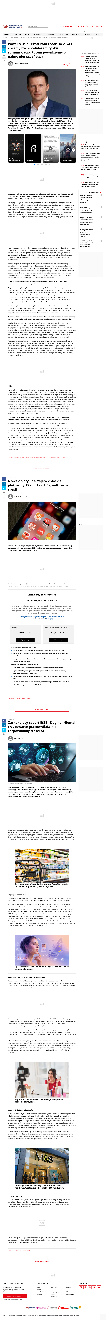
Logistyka (64, 34)
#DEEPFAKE (15, 1250)
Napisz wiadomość (71, 65)
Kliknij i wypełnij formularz (14, 1296)
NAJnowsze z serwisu (89, 54)
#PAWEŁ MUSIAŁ (24, 457)
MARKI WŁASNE (54, 31)
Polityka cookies (70, 1294)
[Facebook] (4, 42)
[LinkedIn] (81, 1287)
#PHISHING (23, 1250)
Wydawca (68, 1287)
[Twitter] (4, 51)
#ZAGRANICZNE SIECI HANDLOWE (38, 457)
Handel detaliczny (14, 37)
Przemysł (75, 34)
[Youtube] (99, 1287)
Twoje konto (40, 1292)
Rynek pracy (51, 34)
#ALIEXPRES (12, 698)
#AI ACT (29, 1250)
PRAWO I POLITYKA (67, 31)
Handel (6, 34)
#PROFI (63, 457)
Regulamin (39, 1294)
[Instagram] (90, 1287)
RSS (67, 1292)
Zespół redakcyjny (39, 1288)
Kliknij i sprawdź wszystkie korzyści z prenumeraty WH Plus (42, 617)
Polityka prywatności (54, 1295)
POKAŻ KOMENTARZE (42, 468)
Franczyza (88, 34)
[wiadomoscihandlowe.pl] (13, 26)
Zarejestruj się (55, 1292)
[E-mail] (4, 60)
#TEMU (19, 698)
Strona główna (5, 37)
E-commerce (37, 34)
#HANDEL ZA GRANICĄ (54, 457)
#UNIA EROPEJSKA (26, 698)
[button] (34, 164)
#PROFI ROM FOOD (14, 457)
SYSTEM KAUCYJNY (81, 31)
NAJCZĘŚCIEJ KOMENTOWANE (90, 192)
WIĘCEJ (98, 34)
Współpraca (54, 1287)
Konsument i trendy (21, 34)
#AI (10, 1250)
